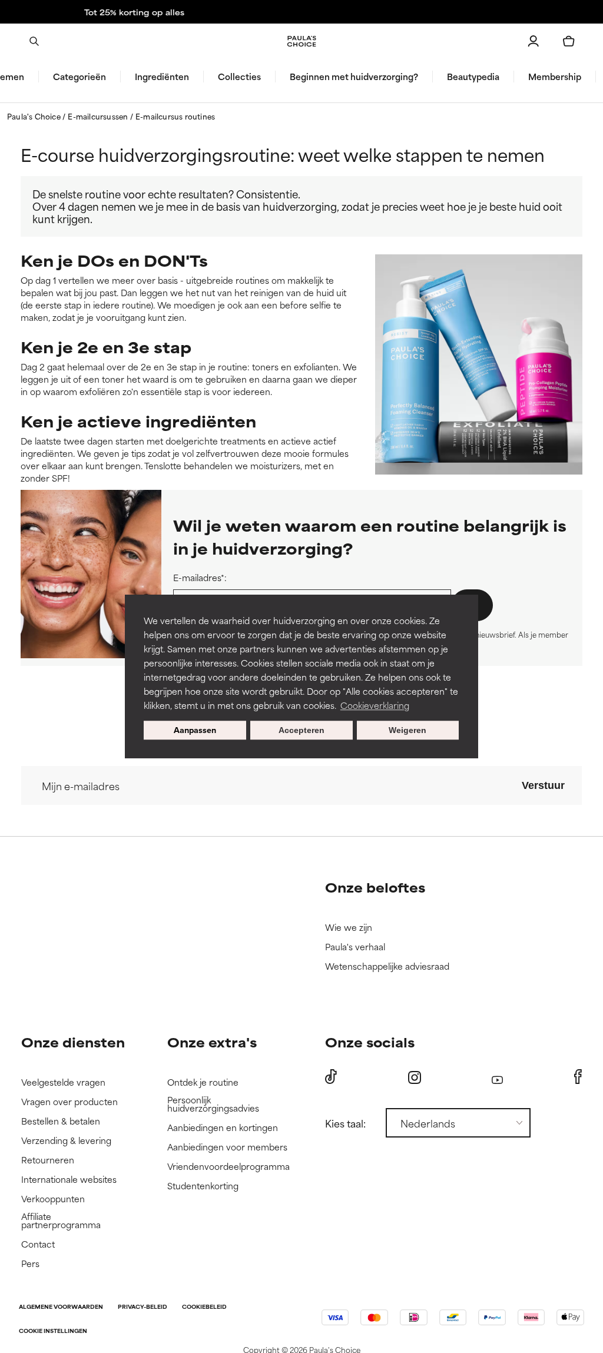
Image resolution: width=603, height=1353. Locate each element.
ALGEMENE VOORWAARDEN (61, 1307)
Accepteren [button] (301, 730)
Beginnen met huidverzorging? (354, 76)
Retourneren (47, 1160)
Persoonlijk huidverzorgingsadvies (213, 1104)
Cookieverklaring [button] (374, 705)
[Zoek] (34, 41)
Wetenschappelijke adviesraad (387, 966)
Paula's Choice (34, 116)
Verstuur (543, 785)
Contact (38, 1244)
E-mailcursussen (99, 116)
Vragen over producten (69, 1101)
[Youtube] (497, 1077)
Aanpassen (195, 730)
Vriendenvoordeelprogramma (228, 1166)
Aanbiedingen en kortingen (222, 1127)
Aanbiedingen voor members (227, 1147)
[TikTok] (331, 1077)
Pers (30, 1263)
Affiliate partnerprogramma (61, 1220)
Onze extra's (212, 1042)
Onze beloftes (375, 887)
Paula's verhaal (355, 947)
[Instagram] (414, 1077)
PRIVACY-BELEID (142, 1307)
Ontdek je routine (202, 1082)
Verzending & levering (66, 1140)
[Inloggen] (533, 41)
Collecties (239, 76)
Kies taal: (345, 1123)
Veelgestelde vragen (63, 1082)
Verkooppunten (53, 1199)
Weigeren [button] (407, 730)
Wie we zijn (348, 927)
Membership (554, 76)
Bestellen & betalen (60, 1121)
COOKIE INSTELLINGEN (53, 1331)
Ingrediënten (162, 76)
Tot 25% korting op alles (301, 12)
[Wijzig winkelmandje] (569, 41)
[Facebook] (578, 1077)
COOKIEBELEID (204, 1307)
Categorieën (79, 76)
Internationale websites (69, 1179)
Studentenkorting (202, 1186)
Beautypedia (473, 76)
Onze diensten (73, 1042)
